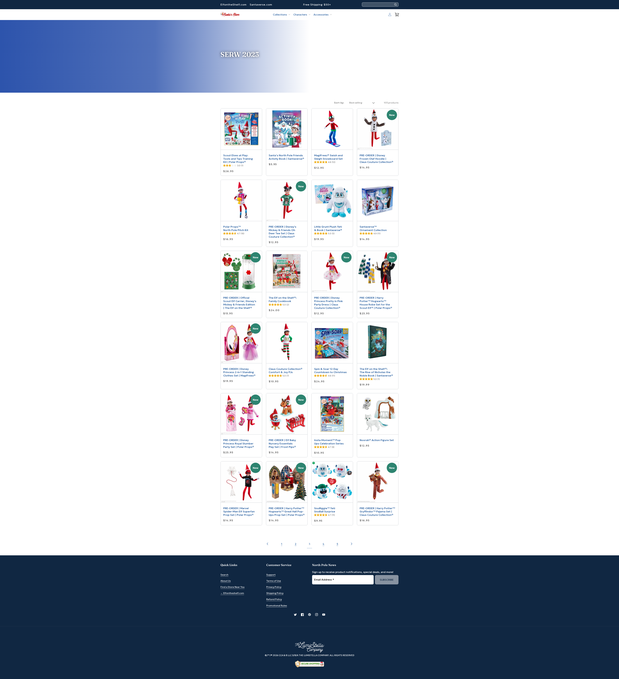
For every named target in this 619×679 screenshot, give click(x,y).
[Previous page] (267, 544)
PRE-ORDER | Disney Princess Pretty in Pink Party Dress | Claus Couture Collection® (328, 302)
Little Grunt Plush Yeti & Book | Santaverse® (328, 228)
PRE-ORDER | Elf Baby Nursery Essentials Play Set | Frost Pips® (282, 443)
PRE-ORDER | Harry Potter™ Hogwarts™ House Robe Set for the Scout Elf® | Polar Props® (376, 302)
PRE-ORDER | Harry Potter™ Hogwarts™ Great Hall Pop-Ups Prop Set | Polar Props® (287, 512)
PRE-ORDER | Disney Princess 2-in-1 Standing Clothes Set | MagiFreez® (239, 372)
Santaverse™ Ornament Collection (373, 228)
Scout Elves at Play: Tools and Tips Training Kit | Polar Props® (238, 159)
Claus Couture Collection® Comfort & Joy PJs (285, 370)
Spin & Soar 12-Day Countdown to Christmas (330, 370)
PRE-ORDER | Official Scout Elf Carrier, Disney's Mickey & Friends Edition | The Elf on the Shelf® (239, 302)
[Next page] (351, 544)
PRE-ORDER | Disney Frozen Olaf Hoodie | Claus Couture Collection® (376, 159)
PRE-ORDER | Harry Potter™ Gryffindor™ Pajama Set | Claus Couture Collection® (377, 512)
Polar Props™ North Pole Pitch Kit (235, 228)
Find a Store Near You (233, 587)
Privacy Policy (273, 587)
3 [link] (309, 543)
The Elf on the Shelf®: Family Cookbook (283, 299)
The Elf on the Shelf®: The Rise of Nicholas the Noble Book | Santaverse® (376, 372)
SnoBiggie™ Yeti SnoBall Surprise (324, 510)
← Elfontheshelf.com (232, 593)
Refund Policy (274, 599)
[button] (281, 14)
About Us (226, 580)
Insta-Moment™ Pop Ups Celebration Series (329, 441)
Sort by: (339, 102)
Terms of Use (273, 580)
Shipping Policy (274, 593)
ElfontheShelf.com (233, 4)
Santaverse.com (261, 4)
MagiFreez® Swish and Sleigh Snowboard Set (328, 157)
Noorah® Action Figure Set (377, 440)
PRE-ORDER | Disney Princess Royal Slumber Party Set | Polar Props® (238, 443)
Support (270, 574)
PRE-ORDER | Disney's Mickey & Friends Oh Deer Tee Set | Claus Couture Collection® (282, 231)
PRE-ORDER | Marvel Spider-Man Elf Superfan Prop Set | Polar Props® (239, 512)
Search (224, 574)
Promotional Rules (276, 605)
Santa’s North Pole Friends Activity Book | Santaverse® (286, 157)
